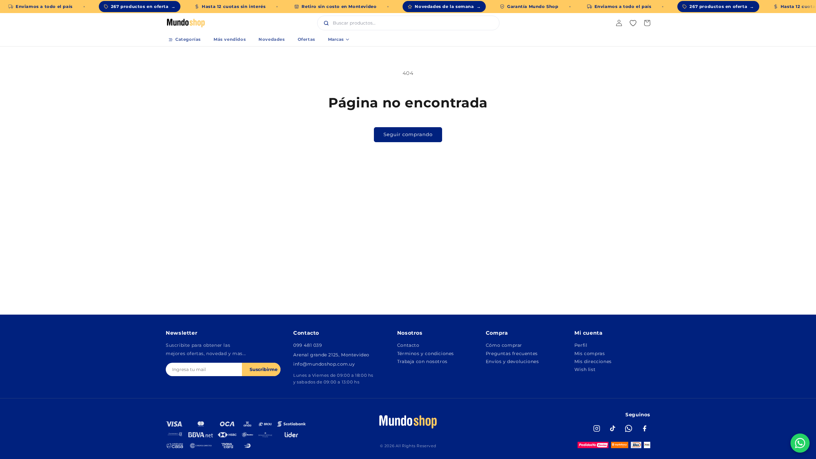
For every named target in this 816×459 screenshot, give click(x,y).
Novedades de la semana (448, 6)
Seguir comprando (408, 134)
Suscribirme (264, 369)
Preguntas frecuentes (512, 353)
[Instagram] (596, 428)
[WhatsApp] (628, 428)
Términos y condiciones (425, 353)
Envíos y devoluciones (512, 361)
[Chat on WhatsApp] (800, 443)
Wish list (584, 369)
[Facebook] (644, 428)
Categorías (188, 39)
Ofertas (306, 39)
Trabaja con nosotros (422, 361)
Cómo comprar (504, 345)
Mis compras (589, 353)
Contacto (408, 345)
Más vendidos (230, 39)
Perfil (580, 345)
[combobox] (415, 23)
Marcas (336, 39)
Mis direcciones (593, 361)
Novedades (272, 39)
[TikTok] (612, 428)
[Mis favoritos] (633, 23)
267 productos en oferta (143, 6)
